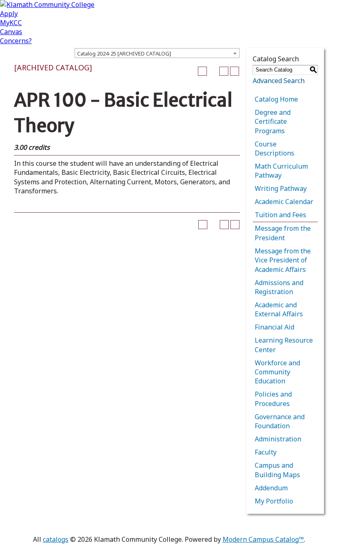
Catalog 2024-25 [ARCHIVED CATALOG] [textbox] (124, 53)
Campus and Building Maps (277, 470)
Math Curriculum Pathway (281, 171)
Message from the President (283, 233)
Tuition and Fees (280, 214)
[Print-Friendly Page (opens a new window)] (223, 71)
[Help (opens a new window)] (234, 71)
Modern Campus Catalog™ (263, 539)
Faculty (266, 452)
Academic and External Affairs (279, 309)
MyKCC (11, 22)
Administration (278, 438)
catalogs (55, 539)
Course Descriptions (274, 148)
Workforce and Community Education (277, 372)
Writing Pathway (281, 188)
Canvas (11, 31)
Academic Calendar (284, 201)
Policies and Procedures (273, 399)
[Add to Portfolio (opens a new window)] (202, 71)
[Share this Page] (213, 71)
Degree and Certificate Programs (273, 121)
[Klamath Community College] (47, 4)
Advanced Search (279, 80)
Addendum (271, 487)
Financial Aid (274, 327)
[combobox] (157, 53)
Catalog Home (276, 99)
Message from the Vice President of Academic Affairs (283, 260)
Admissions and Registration (279, 287)
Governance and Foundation (280, 421)
